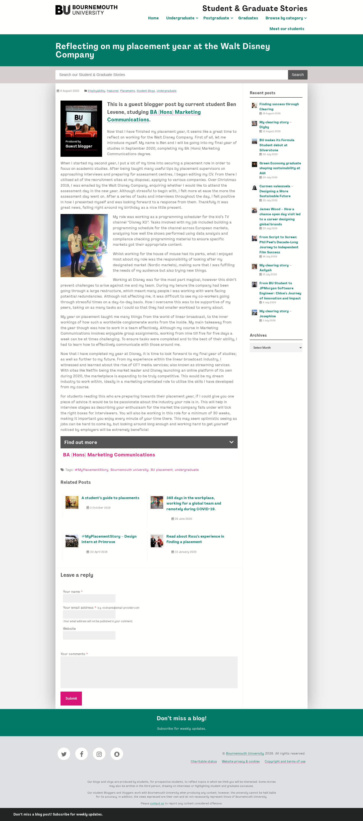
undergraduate (187, 470)
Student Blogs (146, 91)
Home (153, 18)
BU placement (162, 470)
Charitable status (204, 761)
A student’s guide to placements (110, 497)
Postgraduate (216, 18)
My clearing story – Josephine (275, 313)
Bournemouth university (129, 470)
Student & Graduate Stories (255, 8)
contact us (157, 803)
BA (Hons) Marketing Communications (109, 454)
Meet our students (287, 28)
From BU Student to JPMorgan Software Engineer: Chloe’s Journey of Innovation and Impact (280, 290)
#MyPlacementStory (91, 470)
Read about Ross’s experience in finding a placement (195, 539)
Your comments (73, 654)
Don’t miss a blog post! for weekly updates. (58, 814)
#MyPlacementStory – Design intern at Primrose (109, 539)
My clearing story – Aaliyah (275, 267)
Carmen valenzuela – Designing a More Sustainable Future (276, 191)
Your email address (101, 607)
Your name (72, 591)
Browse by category (284, 18)
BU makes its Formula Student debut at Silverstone (277, 145)
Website (69, 628)
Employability (96, 91)
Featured (112, 91)
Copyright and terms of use (285, 761)
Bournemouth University (86, 10)
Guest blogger (79, 146)
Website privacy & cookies (241, 761)
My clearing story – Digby (275, 124)
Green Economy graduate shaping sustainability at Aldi (280, 168)
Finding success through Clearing (279, 106)
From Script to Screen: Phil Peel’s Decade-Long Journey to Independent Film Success (279, 244)
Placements (127, 91)
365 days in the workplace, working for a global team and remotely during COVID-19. (193, 503)
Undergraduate (180, 18)
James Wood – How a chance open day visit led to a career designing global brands (280, 216)
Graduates (248, 18)
